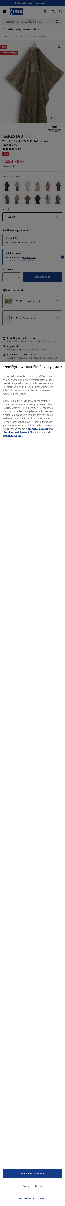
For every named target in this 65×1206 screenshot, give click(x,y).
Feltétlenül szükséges (32, 1198)
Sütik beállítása (32, 1186)
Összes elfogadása (32, 1173)
